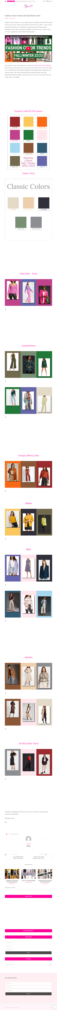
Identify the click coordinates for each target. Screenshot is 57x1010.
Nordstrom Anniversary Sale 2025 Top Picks (12, 881)
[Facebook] (10, 834)
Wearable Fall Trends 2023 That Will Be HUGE (45, 881)
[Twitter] (13, 834)
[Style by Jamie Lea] (28, 6)
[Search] (51, 1)
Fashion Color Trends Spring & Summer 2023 (38, 857)
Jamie (7, 18)
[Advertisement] (28, 92)
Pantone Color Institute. (44, 65)
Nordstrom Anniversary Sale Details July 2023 (26, 1)
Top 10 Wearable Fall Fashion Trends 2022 (18, 857)
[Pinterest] (15, 834)
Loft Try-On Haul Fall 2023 (28, 880)
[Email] (17, 834)
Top (51, 1007)
